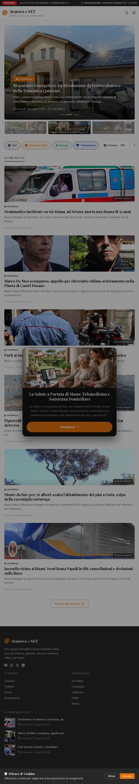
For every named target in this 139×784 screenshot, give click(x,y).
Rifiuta (111, 776)
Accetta (127, 776)
